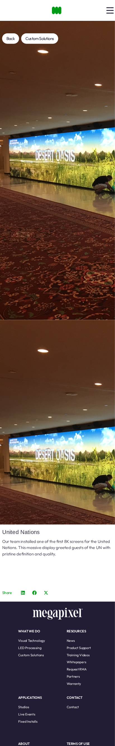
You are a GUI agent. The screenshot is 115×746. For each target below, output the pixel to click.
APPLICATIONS (30, 697)
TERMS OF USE (78, 743)
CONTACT (75, 697)
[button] (23, 592)
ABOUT (24, 743)
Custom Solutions (39, 38)
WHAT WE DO (29, 631)
